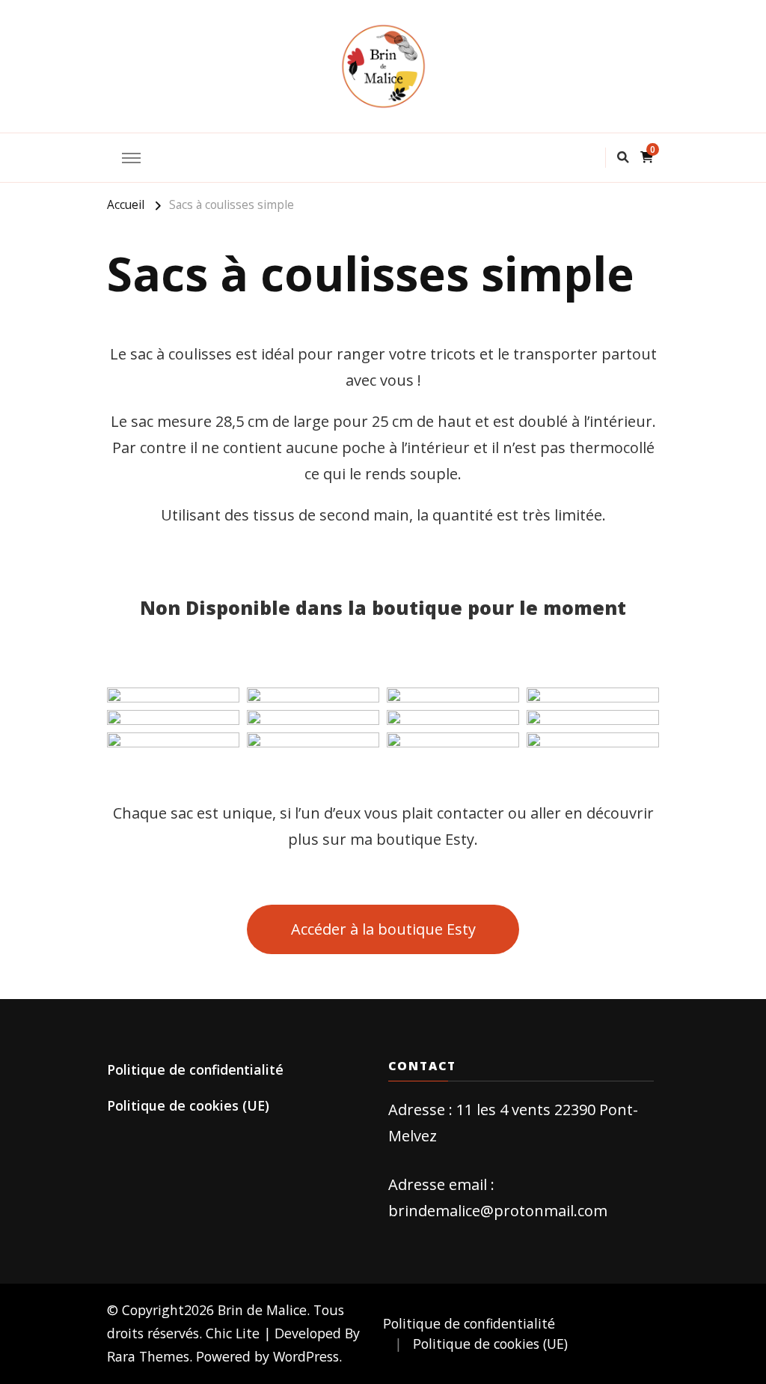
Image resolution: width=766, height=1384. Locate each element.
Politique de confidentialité (195, 1069)
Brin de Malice (262, 1310)
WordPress (306, 1356)
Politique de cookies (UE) (188, 1105)
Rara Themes (148, 1356)
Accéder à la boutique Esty (383, 929)
